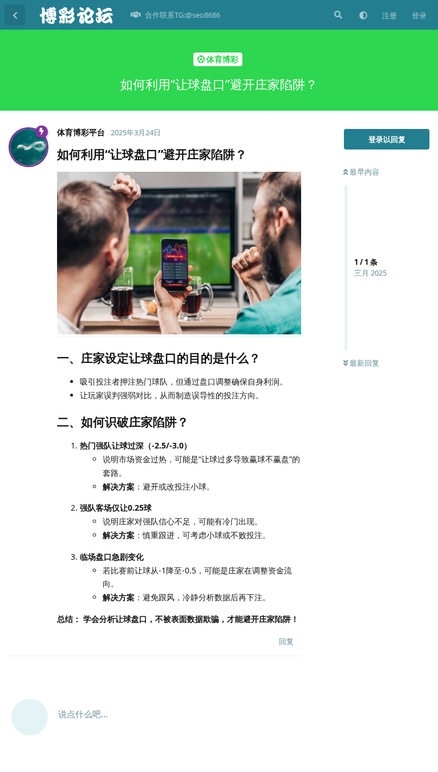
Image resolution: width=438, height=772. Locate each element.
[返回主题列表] (15, 15)
